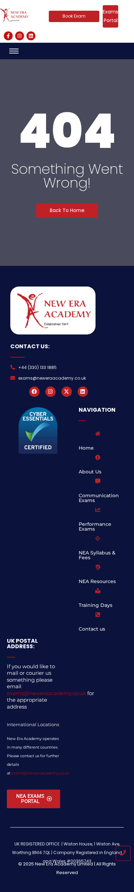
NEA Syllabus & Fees (97, 555)
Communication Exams (99, 497)
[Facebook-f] (8, 36)
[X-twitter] (67, 392)
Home (86, 448)
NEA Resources (97, 581)
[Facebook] (34, 392)
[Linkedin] (31, 36)
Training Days (95, 605)
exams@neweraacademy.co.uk (46, 693)
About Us (90, 472)
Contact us (92, 629)
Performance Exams (95, 526)
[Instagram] (19, 36)
